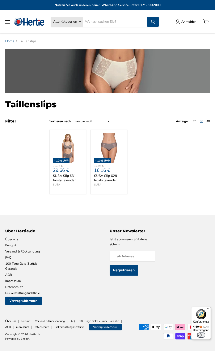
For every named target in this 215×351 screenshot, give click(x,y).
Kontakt (10, 245)
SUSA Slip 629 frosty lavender (105, 178)
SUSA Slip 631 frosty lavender (64, 178)
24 (194, 121)
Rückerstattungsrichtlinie (22, 293)
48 (208, 121)
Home (9, 41)
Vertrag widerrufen (23, 301)
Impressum (13, 281)
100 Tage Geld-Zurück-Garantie (99, 321)
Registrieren (124, 270)
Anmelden (189, 22)
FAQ (8, 257)
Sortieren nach (60, 121)
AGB (8, 275)
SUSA (56, 185)
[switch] (201, 335)
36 (201, 121)
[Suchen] (153, 22)
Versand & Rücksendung (22, 251)
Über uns (11, 239)
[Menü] (208, 309)
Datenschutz (14, 287)
